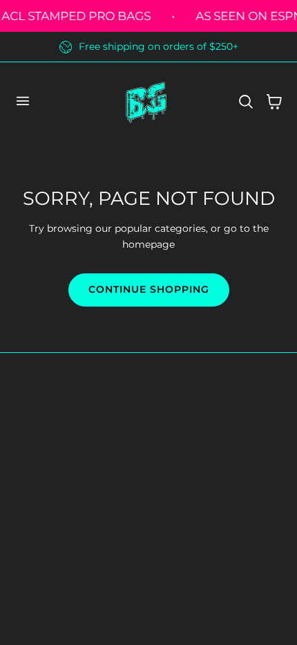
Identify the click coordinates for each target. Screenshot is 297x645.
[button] (22, 101)
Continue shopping (148, 289)
